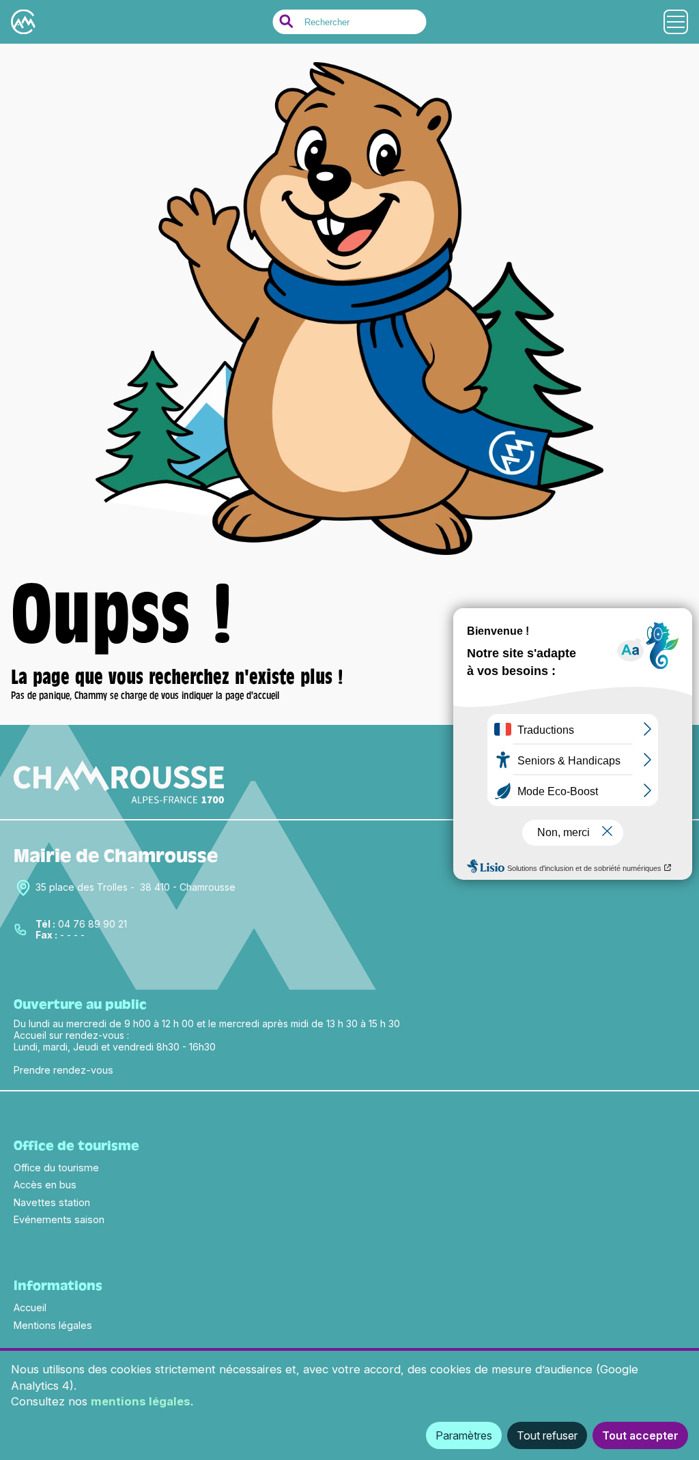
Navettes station (52, 1202)
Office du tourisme (56, 1167)
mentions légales (140, 1401)
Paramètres (464, 1435)
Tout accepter (640, 1435)
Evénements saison (59, 1219)
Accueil (30, 1307)
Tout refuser (547, 1435)
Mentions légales (53, 1325)
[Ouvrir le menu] (676, 22)
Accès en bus (45, 1184)
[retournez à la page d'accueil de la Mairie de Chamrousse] (349, 558)
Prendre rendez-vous (63, 1070)
